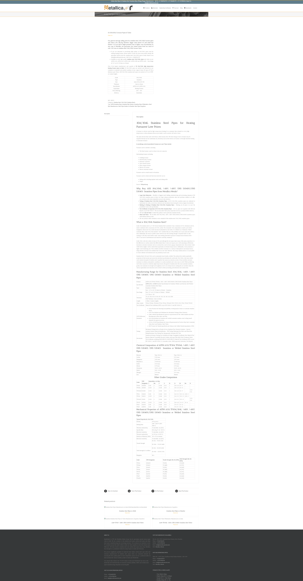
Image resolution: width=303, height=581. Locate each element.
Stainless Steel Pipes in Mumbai (175, 511)
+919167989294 (112, 576)
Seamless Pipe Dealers (128, 104)
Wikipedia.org (144, 184)
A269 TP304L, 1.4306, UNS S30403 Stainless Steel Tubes (175, 522)
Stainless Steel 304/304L (120, 102)
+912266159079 (160, 558)
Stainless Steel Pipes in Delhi (127, 511)
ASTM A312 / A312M (151, 284)
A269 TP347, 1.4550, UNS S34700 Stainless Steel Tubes (127, 522)
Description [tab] (107, 113)
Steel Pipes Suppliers (140, 106)
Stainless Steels (131, 102)
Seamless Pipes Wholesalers (141, 104)
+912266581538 (112, 574)
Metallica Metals (160, 547)
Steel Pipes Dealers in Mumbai (126, 106)
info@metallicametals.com (114, 578)
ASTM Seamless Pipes (116, 104)
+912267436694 (160, 541)
